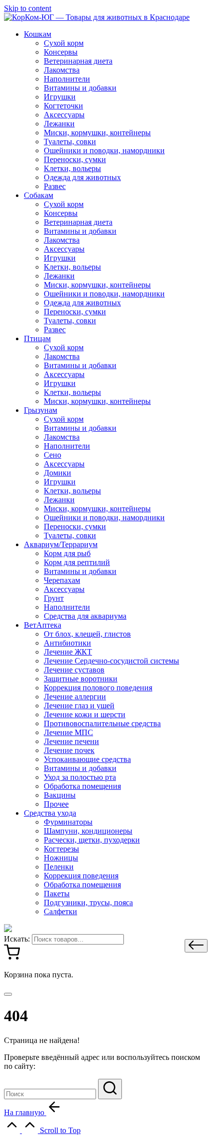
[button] (196, 945)
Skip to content (27, 8)
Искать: (17, 939)
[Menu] (8, 994)
